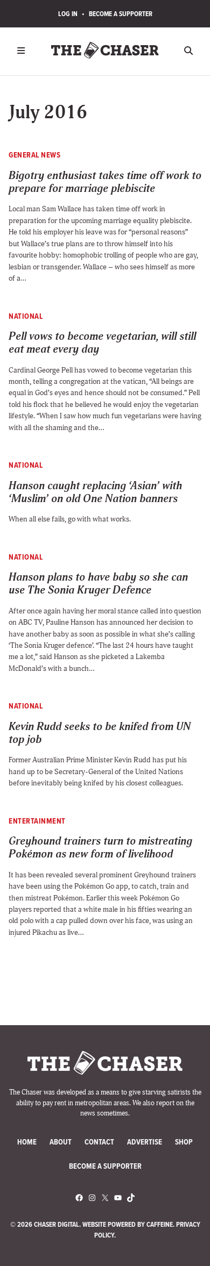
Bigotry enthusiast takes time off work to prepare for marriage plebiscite (105, 182)
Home (27, 1142)
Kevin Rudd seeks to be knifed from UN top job (100, 733)
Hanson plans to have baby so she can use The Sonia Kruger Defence (98, 584)
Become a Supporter (120, 14)
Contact (99, 1142)
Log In (68, 14)
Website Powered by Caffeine (127, 1224)
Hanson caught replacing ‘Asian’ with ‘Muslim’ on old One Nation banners (95, 492)
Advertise (144, 1142)
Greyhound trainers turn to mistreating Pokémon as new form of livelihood (100, 848)
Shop (184, 1142)
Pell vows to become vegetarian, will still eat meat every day (102, 343)
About (61, 1142)
